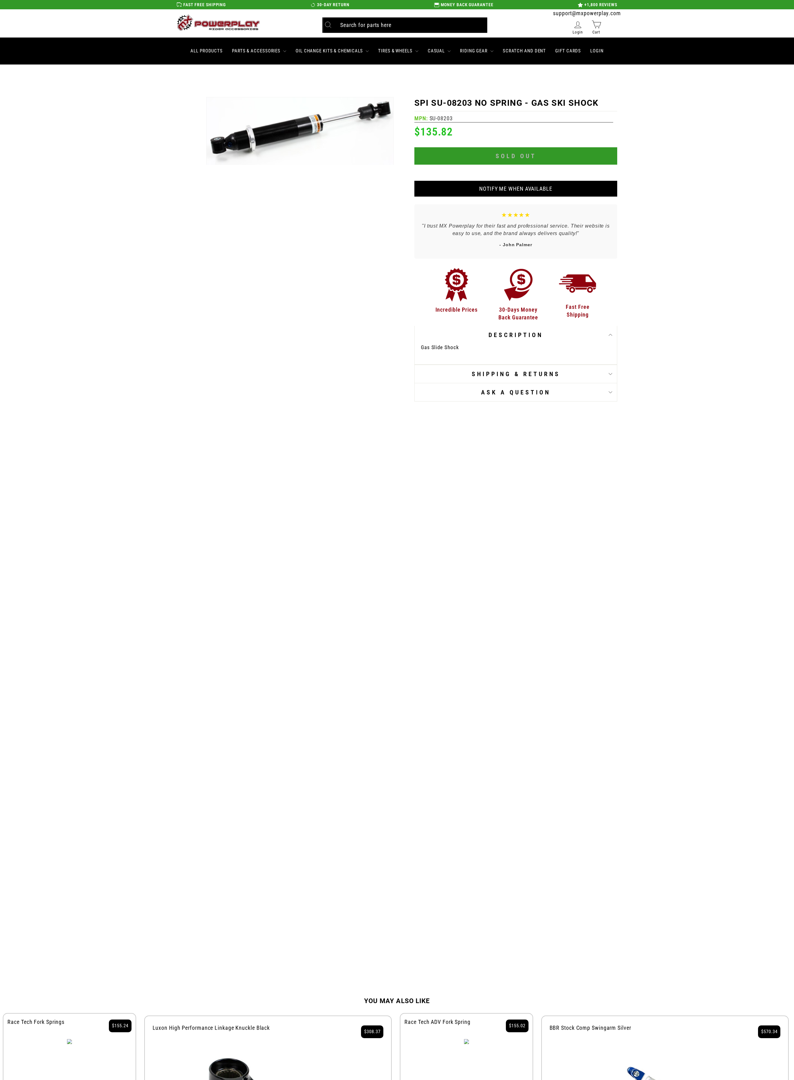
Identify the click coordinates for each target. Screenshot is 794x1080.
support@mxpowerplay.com (587, 13)
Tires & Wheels (396, 51)
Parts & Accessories (257, 51)
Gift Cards (568, 51)
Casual (437, 51)
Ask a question (516, 392)
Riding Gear (474, 51)
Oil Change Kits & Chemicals (330, 51)
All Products (206, 51)
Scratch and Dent (524, 51)
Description (515, 335)
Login (597, 51)
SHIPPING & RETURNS (516, 374)
